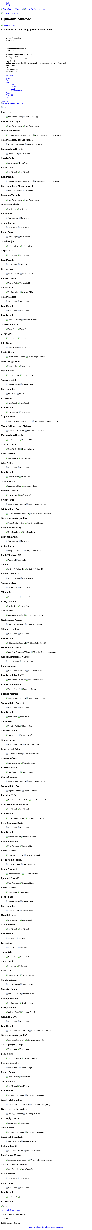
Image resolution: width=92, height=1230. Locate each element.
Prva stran (9, 76)
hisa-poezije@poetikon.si (10, 1210)
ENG (8, 5)
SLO (7, 3)
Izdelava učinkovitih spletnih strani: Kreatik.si (46, 1227)
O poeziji (9, 95)
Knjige (8, 82)
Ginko (13, 89)
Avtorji (8, 93)
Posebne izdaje (16, 91)
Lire (12, 84)
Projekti (9, 97)
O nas (8, 78)
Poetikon (9, 80)
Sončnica (14, 86)
